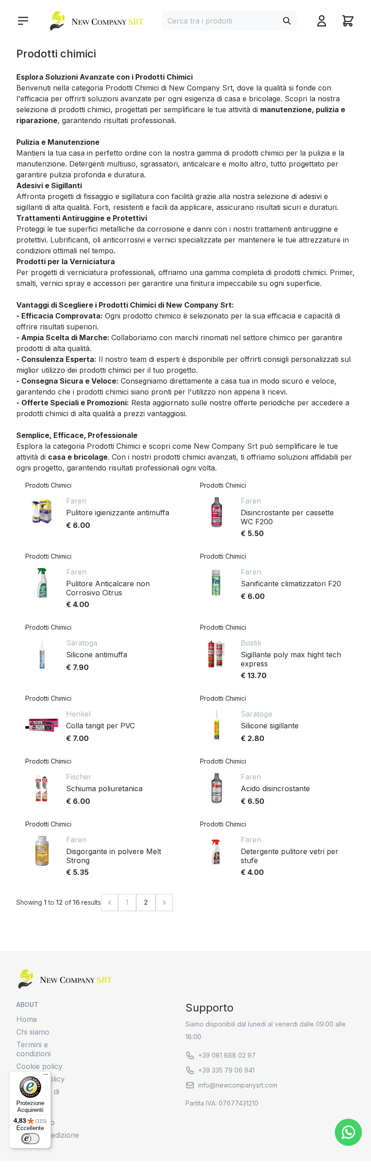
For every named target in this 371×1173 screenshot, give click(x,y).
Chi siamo (32, 1031)
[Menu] (45, 1076)
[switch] (30, 1138)
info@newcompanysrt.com (237, 1085)
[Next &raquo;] (164, 902)
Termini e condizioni (33, 1049)
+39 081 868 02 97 (227, 1055)
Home (26, 1019)
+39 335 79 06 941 (226, 1070)
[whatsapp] (348, 1132)
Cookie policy (39, 1066)
